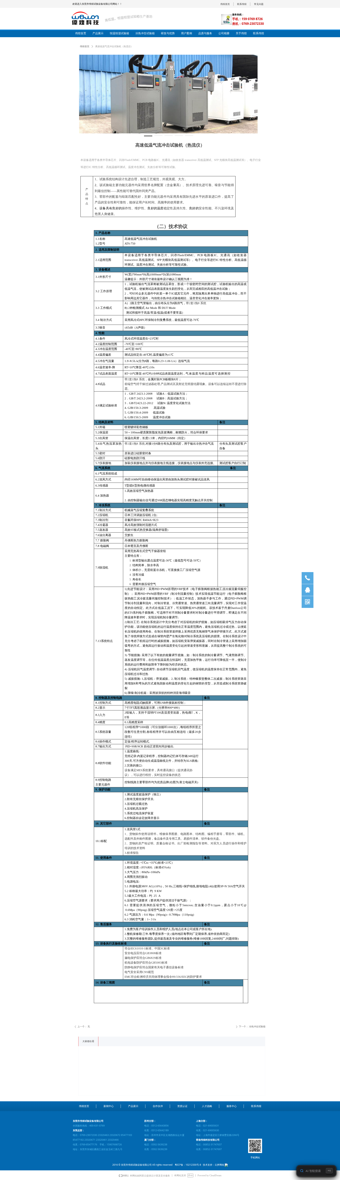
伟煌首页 (84, 46)
